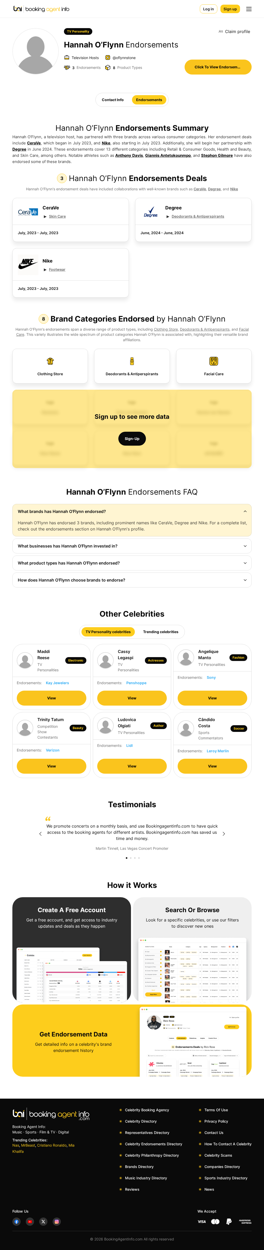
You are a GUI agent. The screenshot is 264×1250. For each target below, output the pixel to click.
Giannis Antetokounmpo (168, 155)
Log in (208, 9)
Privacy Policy (216, 1121)
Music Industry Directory (146, 1178)
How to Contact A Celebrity (228, 1144)
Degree (19, 149)
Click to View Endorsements (220, 67)
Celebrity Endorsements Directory (153, 1144)
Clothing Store (166, 329)
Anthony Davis (129, 155)
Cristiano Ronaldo (52, 1145)
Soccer (239, 728)
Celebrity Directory (141, 1121)
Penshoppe (136, 683)
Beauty (78, 728)
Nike (106, 143)
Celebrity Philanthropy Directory (152, 1155)
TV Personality (78, 31)
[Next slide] (224, 834)
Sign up (230, 9)
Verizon (53, 750)
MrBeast (28, 1145)
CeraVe (34, 143)
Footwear (57, 269)
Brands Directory (139, 1166)
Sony (211, 677)
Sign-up (132, 438)
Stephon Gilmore (217, 155)
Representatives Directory (147, 1132)
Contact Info (113, 99)
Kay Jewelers (57, 683)
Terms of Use (216, 1110)
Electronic (75, 660)
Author (158, 726)
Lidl (129, 745)
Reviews (132, 1189)
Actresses (156, 660)
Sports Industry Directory (226, 1178)
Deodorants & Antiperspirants (198, 216)
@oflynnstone (124, 57)
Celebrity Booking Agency (147, 1110)
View (51, 698)
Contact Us (214, 1132)
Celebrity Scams (218, 1155)
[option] (132, 833)
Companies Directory (222, 1166)
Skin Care (57, 216)
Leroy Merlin (218, 751)
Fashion (238, 657)
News (209, 1189)
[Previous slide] (40, 834)
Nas (15, 1145)
